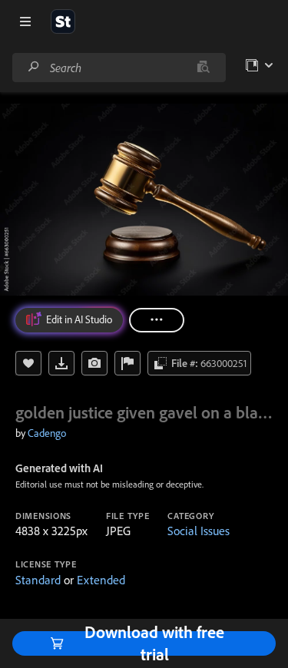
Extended (101, 579)
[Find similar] (203, 67)
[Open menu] (25, 21)
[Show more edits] (156, 320)
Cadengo (47, 433)
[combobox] (119, 67)
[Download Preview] (61, 363)
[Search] (33, 67)
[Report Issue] (127, 363)
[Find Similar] (94, 363)
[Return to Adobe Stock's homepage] (63, 21)
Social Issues (198, 530)
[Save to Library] (28, 363)
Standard (38, 579)
